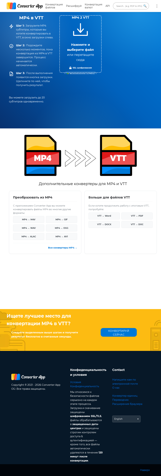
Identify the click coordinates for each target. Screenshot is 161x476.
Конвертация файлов (54, 6)
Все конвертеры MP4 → (62, 247)
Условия (75, 382)
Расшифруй (74, 5)
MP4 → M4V (28, 219)
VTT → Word (104, 216)
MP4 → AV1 (62, 236)
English (118, 418)
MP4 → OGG (61, 228)
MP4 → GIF (62, 219)
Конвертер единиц (124, 395)
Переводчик (120, 399)
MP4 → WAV (29, 228)
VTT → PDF (137, 216)
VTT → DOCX (104, 224)
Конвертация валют (93, 6)
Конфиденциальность (84, 386)
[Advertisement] (80, 284)
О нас (116, 387)
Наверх (145, 470)
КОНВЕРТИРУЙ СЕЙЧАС (118, 332)
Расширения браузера (127, 403)
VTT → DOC (137, 224)
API (107, 5)
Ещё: (157, 6)
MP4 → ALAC (29, 236)
